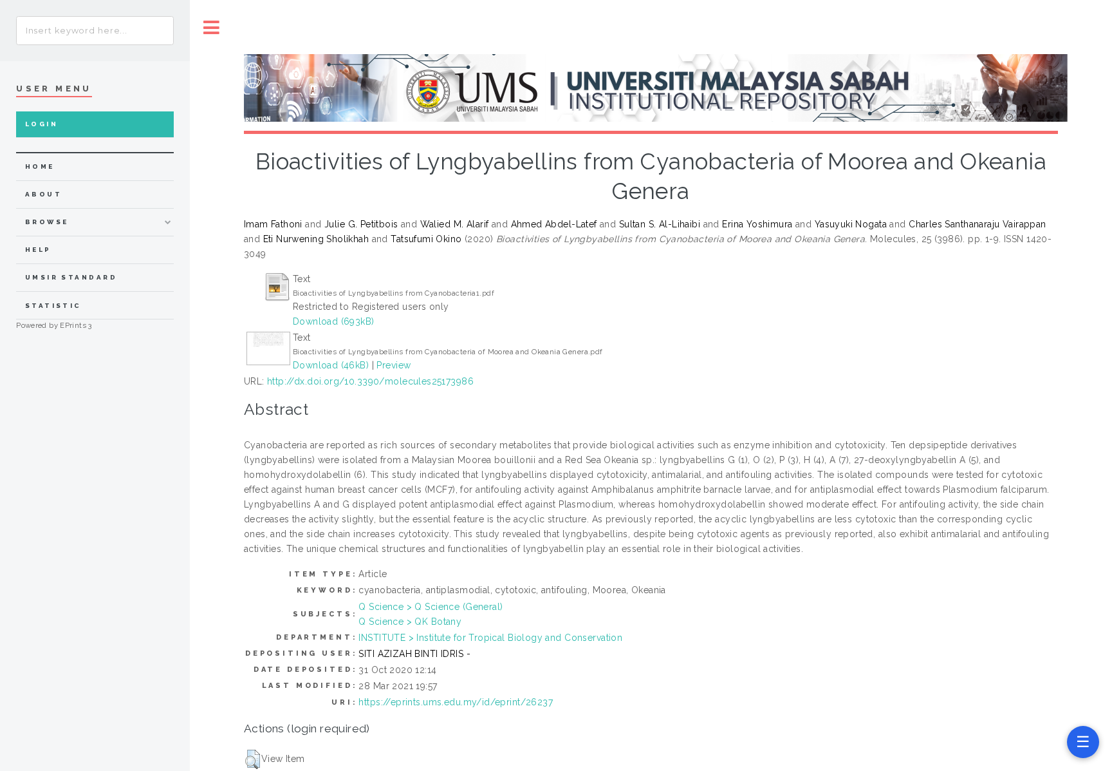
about (43, 194)
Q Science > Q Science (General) (430, 607)
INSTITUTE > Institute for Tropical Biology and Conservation (490, 638)
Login (41, 124)
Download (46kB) (331, 365)
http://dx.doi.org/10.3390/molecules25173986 (370, 381)
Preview (393, 365)
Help (38, 249)
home (40, 166)
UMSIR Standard (71, 277)
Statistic (53, 305)
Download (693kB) (334, 321)
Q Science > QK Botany (409, 621)
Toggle (212, 27)
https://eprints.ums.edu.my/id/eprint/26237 (455, 702)
